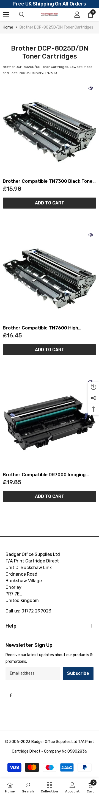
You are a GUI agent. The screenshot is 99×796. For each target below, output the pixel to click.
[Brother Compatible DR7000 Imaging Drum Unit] (49, 423)
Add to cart (49, 203)
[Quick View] (91, 88)
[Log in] (77, 15)
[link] (27, 787)
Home (8, 27)
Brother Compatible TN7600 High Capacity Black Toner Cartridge (40, 328)
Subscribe (78, 673)
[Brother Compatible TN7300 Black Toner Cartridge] (49, 129)
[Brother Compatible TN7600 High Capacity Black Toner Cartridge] (49, 276)
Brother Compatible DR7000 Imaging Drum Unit (44, 474)
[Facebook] (11, 695)
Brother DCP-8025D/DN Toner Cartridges (56, 27)
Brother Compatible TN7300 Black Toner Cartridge (49, 181)
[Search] (21, 14)
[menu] (6, 14)
